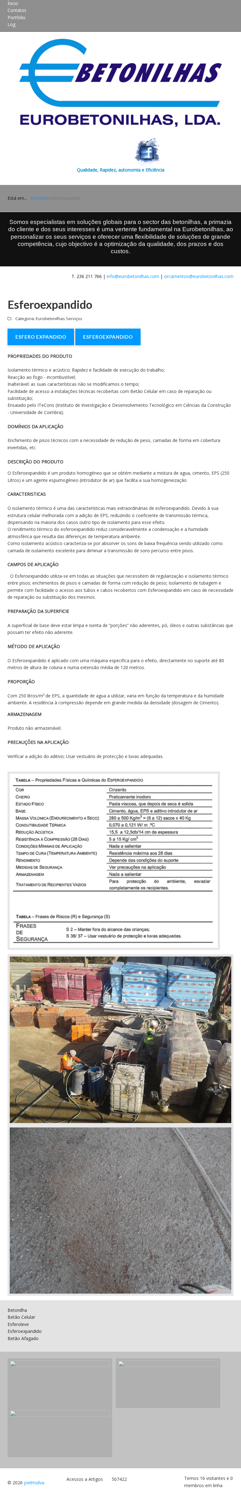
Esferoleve (18, 1324)
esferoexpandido (108, 337)
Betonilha (17, 1310)
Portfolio (16, 17)
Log (11, 24)
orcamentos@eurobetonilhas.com (198, 276)
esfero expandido (40, 337)
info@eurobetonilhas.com (133, 276)
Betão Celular (21, 1317)
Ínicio (13, 3)
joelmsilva (34, 1483)
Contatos (17, 10)
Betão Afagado (23, 1338)
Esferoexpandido (25, 1331)
